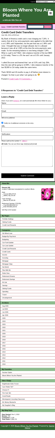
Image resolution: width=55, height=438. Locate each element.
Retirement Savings (8, 279)
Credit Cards (6, 252)
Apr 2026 (5, 315)
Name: (4, 103)
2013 (3, 355)
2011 (3, 361)
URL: (3, 126)
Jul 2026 (5, 309)
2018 (3, 339)
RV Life (4, 282)
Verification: (6, 134)
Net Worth (5, 267)
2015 (3, 349)
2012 (3, 358)
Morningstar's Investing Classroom (13, 399)
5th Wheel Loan (7, 233)
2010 (3, 364)
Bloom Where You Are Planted (11, 375)
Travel (4, 294)
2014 (3, 352)
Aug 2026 (5, 306)
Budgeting (5, 239)
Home (3, 27)
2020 (3, 333)
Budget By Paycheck (9, 236)
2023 (3, 324)
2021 (3, 330)
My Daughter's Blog (8, 405)
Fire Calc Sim (6, 393)
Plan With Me (6, 270)
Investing (5, 258)
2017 (3, 343)
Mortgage (5, 261)
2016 (3, 346)
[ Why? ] (24, 141)
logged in (16, 101)
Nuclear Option (7, 372)
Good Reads (6, 396)
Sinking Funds (6, 222)
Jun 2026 (5, 312)
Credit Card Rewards (9, 225)
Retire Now (5, 273)
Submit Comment (27, 176)
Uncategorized (7, 297)
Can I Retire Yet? (7, 387)
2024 (3, 321)
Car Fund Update (7, 242)
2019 (3, 336)
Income (4, 255)
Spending (5, 291)
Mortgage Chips (7, 264)
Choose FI (5, 390)
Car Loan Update (7, 245)
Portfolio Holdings (7, 219)
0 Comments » (26, 79)
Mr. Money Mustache (9, 402)
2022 (3, 327)
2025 (3, 318)
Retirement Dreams (8, 276)
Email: (3, 111)
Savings (4, 285)
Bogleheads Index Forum (10, 384)
